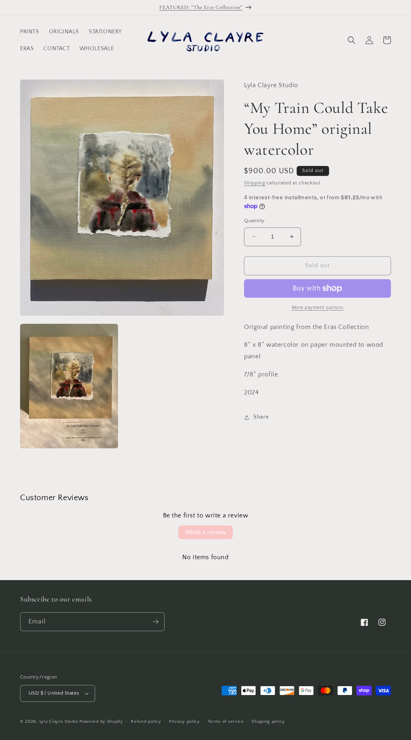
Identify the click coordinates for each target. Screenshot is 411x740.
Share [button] (261, 417)
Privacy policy (184, 721)
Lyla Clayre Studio (58, 721)
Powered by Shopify (101, 721)
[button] (351, 40)
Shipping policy (268, 721)
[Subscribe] (155, 621)
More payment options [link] (318, 307)
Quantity (254, 220)
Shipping (254, 183)
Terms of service (226, 721)
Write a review (205, 532)
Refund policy (146, 721)
